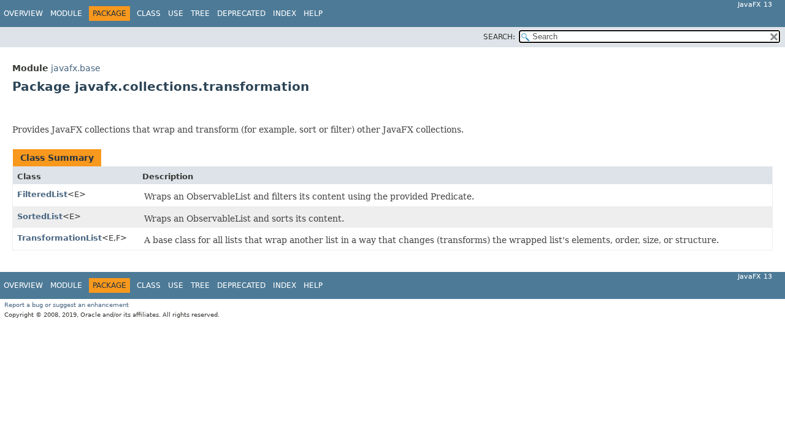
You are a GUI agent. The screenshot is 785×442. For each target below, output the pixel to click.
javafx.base (76, 68)
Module (66, 13)
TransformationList (59, 237)
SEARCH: (499, 37)
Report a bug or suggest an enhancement (66, 304)
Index (284, 13)
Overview (23, 13)
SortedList (40, 216)
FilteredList (42, 194)
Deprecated (241, 13)
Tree (200, 13)
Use (175, 13)
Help (313, 13)
